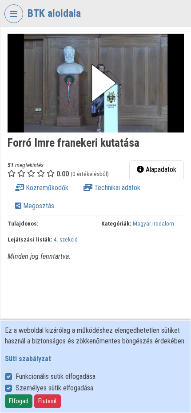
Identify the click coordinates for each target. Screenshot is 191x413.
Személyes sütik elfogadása (54, 388)
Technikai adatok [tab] (116, 187)
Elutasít (47, 401)
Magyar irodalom (153, 223)
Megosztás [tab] (37, 206)
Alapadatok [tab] (160, 169)
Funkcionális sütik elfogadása (56, 376)
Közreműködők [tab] (46, 187)
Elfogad (18, 401)
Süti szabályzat (28, 359)
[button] (96, 83)
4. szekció (66, 239)
